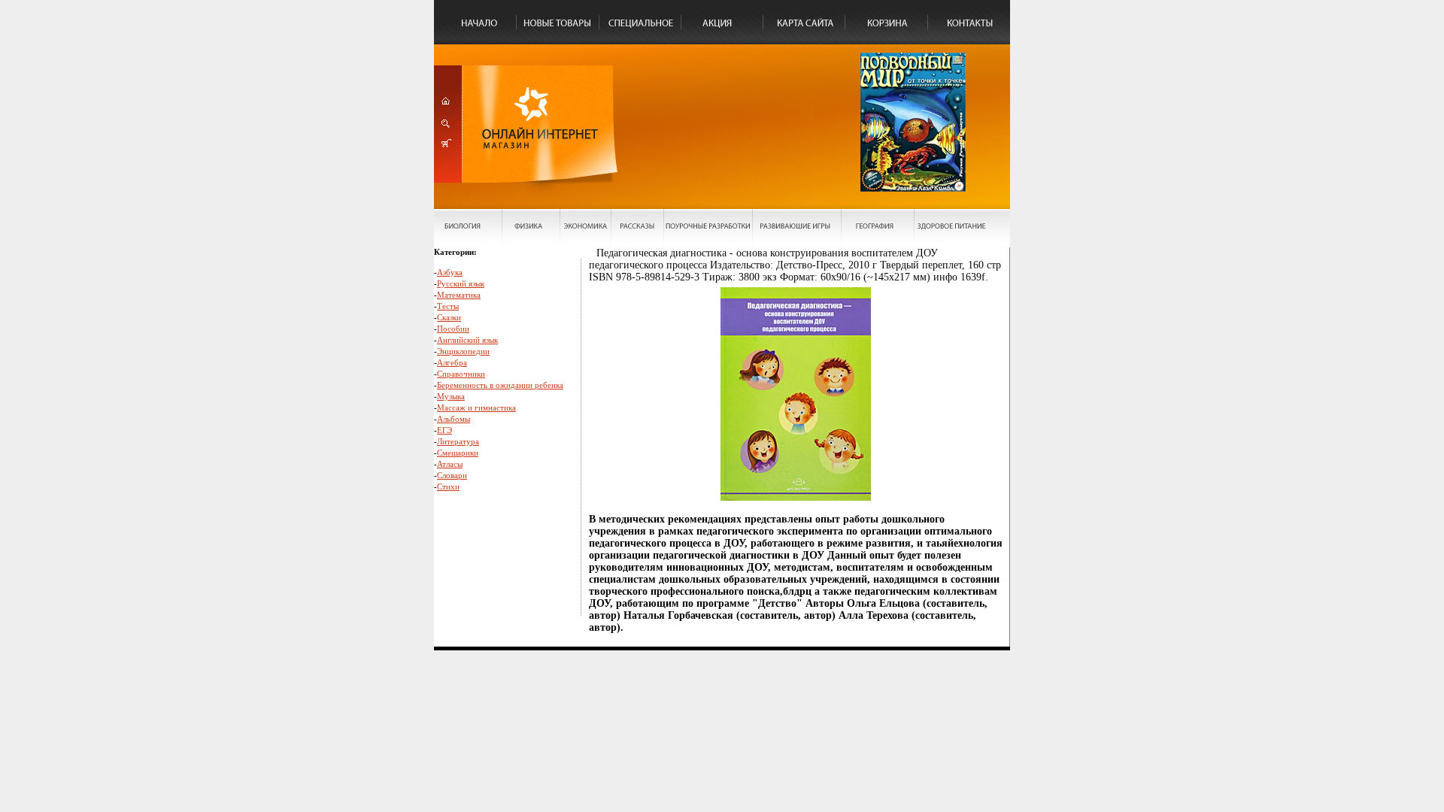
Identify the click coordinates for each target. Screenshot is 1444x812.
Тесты (448, 306)
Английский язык (467, 339)
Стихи (448, 486)
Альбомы (453, 418)
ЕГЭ (444, 430)
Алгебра (452, 362)
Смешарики (457, 452)
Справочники (461, 373)
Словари (452, 475)
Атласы (450, 463)
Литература (458, 441)
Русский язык (460, 283)
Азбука (450, 272)
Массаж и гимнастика (476, 407)
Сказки (449, 317)
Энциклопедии (463, 351)
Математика (459, 294)
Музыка (451, 396)
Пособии (453, 328)
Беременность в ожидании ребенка (500, 384)
